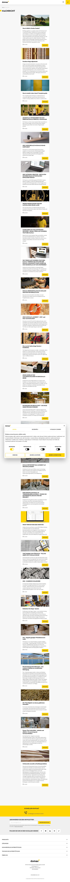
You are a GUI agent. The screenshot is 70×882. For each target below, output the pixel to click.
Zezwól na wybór (35, 455)
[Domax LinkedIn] (50, 831)
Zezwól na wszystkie (55, 455)
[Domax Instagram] (54, 831)
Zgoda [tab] (14, 429)
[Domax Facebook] (41, 831)
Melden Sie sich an (44, 822)
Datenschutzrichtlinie (19, 826)
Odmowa (15, 455)
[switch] (27, 449)
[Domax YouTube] (45, 831)
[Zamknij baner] (64, 425)
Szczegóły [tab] (35, 429)
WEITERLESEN (45, 45)
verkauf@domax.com (35, 875)
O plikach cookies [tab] (55, 429)
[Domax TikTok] (58, 831)
